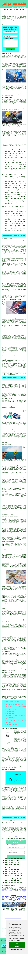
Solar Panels (4, 940)
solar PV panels (5, 804)
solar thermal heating (11, 899)
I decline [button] (17, 946)
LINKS (15, 7)
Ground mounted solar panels (13, 531)
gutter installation (6, 896)
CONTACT (21, 7)
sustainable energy (6, 65)
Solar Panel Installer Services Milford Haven (14, 838)
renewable (24, 131)
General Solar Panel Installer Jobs (13, 918)
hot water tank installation (17, 897)
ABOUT (18, 7)
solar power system (6, 654)
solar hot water (17, 891)
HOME (12, 7)
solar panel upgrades (15, 898)
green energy (14, 895)
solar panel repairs (6, 900)
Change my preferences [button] (16, 949)
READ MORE (19, 539)
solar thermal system (7, 108)
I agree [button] (16, 943)
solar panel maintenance (20, 894)
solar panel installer (11, 327)
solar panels (22, 94)
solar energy (15, 55)
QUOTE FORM (11, 767)
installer (10, 514)
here (16, 836)
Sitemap (2, 939)
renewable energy (20, 519)
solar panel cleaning (7, 890)
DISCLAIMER (24, 7)
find (6, 822)
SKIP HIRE (22, 896)
